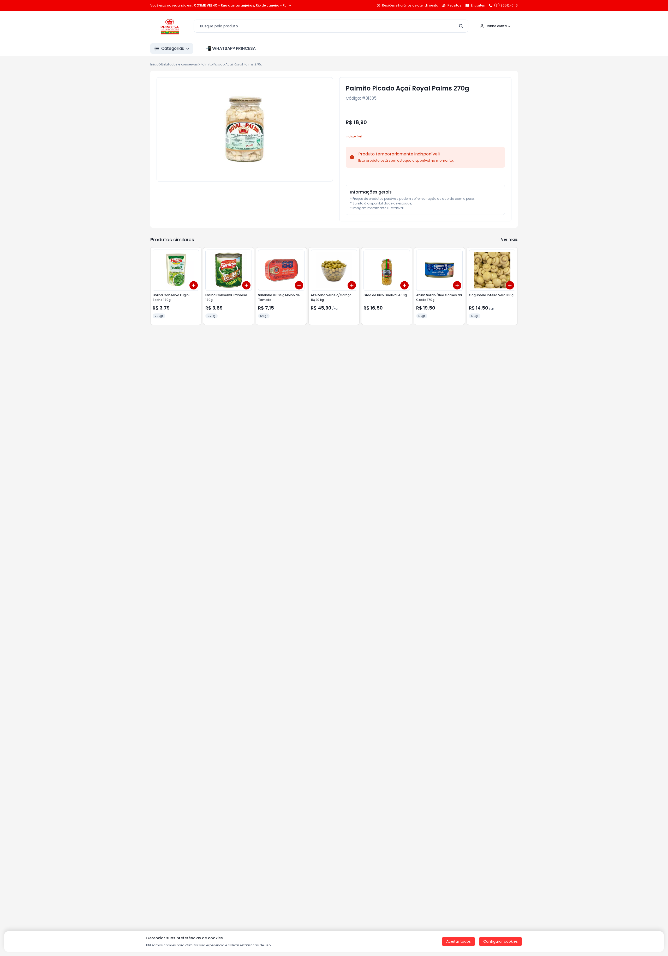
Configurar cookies (500, 941)
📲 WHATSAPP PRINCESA (231, 48)
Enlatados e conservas (179, 64)
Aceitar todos (458, 941)
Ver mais (509, 239)
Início (154, 64)
